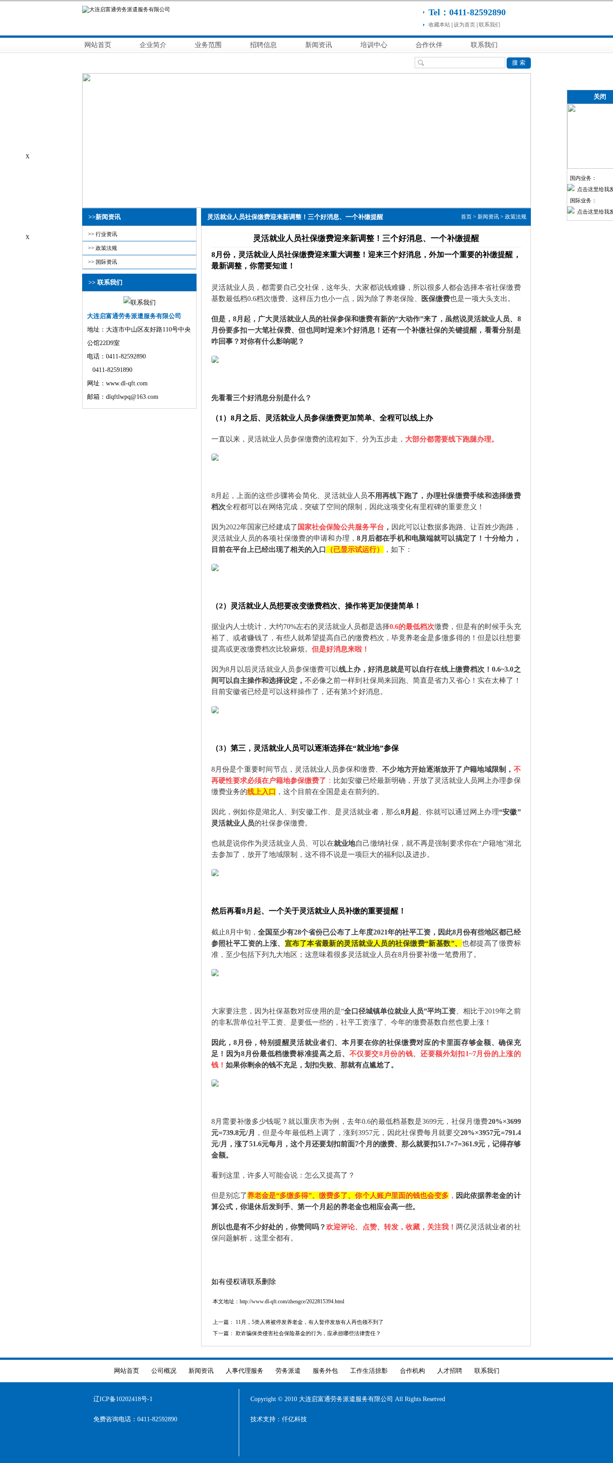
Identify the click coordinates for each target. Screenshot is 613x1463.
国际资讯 (106, 262)
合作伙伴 (429, 44)
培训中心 (373, 44)
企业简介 (153, 44)
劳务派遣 (288, 1370)
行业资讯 (106, 234)
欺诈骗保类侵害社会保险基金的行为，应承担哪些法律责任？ (308, 1333)
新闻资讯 (318, 44)
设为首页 (464, 25)
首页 (466, 217)
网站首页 (97, 44)
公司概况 (163, 1370)
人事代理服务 (244, 1370)
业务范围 (208, 44)
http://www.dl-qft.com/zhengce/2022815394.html (292, 1301)
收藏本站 (439, 25)
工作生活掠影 (369, 1370)
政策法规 (106, 248)
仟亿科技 (294, 1419)
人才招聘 (449, 1370)
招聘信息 (263, 44)
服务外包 (325, 1370)
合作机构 (412, 1370)
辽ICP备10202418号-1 (123, 1399)
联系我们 (489, 25)
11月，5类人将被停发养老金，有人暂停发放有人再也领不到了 (310, 1322)
